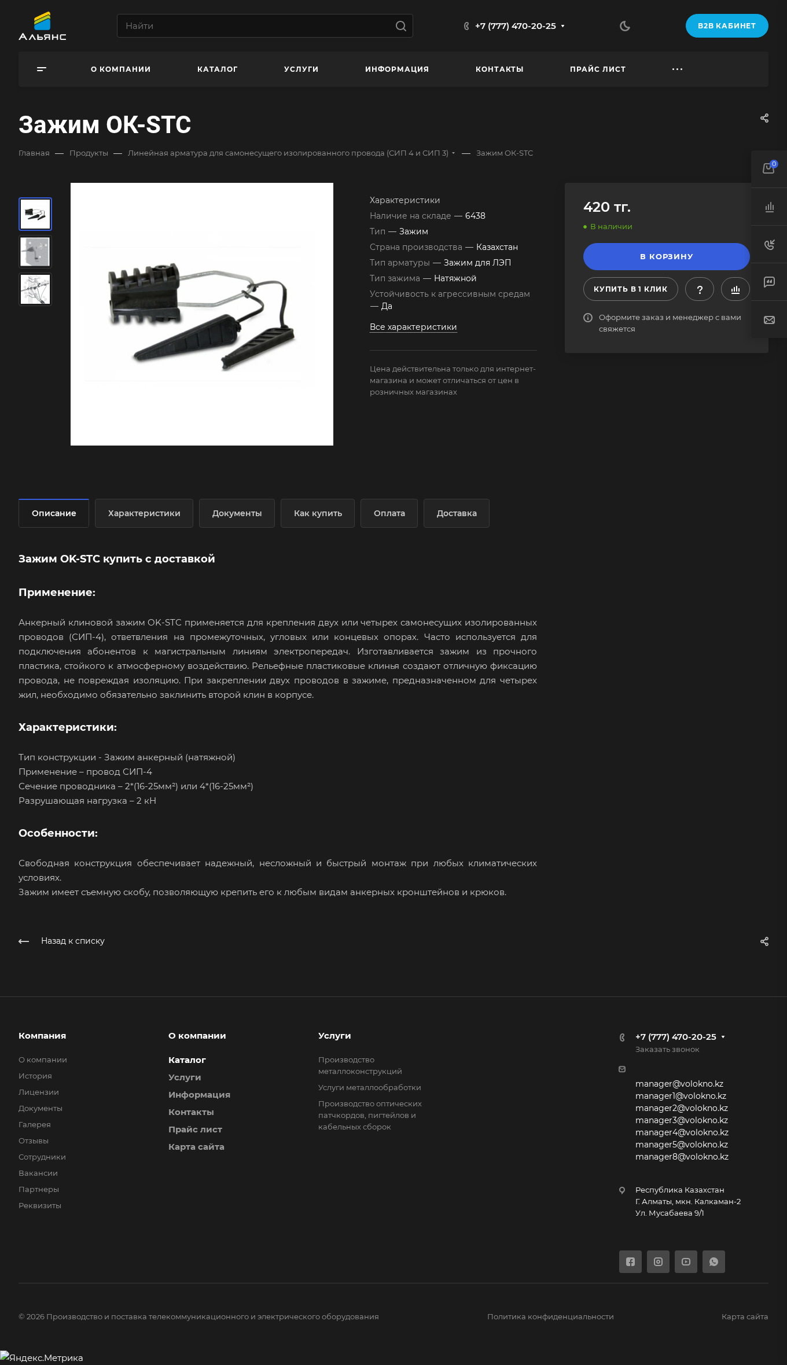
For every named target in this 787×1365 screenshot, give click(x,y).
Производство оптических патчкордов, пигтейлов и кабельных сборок (370, 1115)
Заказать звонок (667, 1049)
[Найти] (404, 26)
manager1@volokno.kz (680, 1096)
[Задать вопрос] (699, 289)
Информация (199, 1094)
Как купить (318, 513)
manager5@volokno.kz (681, 1144)
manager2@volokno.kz (681, 1108)
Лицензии (39, 1092)
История (35, 1075)
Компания (42, 1035)
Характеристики (144, 513)
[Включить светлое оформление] (625, 26)
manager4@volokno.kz (682, 1132)
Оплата (389, 513)
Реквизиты (40, 1205)
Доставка (457, 513)
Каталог (187, 1059)
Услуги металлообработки (369, 1087)
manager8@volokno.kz (682, 1156)
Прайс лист (195, 1129)
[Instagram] (658, 1261)
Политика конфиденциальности (550, 1316)
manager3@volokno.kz (681, 1120)
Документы (237, 513)
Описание (54, 513)
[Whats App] (714, 1261)
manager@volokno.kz (679, 1084)
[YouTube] (686, 1261)
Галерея (35, 1124)
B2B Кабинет (727, 25)
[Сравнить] (735, 289)
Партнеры (39, 1189)
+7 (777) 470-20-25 (515, 25)
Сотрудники (42, 1156)
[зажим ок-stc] (202, 314)
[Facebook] (630, 1261)
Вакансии (38, 1173)
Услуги (184, 1077)
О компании (43, 1059)
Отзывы (34, 1140)
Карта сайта (196, 1146)
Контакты (191, 1111)
